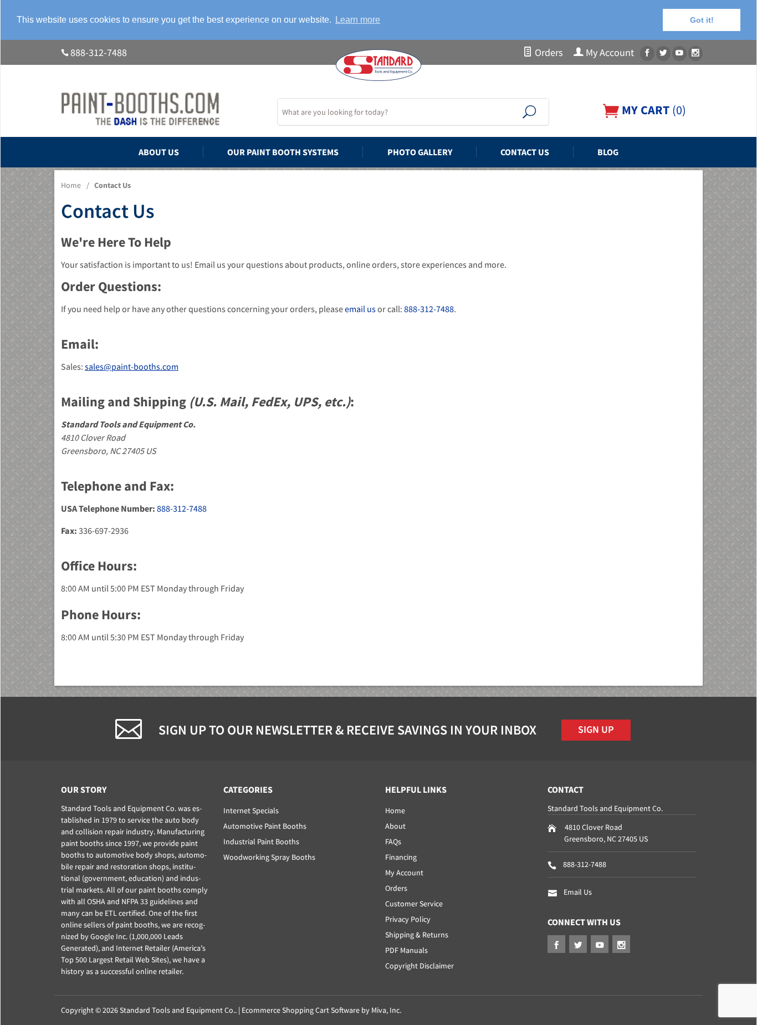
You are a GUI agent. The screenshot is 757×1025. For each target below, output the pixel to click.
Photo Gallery (419, 151)
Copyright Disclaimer (419, 966)
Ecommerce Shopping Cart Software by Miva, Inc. (321, 1010)
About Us (159, 151)
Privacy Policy (408, 919)
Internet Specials (251, 810)
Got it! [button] (702, 20)
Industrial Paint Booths (261, 841)
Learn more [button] (357, 19)
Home (71, 185)
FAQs (393, 841)
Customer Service (414, 904)
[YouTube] (679, 53)
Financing (401, 857)
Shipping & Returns (416, 935)
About (395, 826)
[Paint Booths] (162, 109)
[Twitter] (663, 53)
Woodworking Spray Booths (269, 857)
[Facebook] (647, 53)
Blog (607, 151)
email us (360, 308)
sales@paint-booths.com (131, 366)
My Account (609, 53)
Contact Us (524, 151)
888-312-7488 (98, 53)
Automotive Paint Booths (264, 826)
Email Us (578, 892)
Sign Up (596, 729)
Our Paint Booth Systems (283, 151)
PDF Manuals (406, 950)
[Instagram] (695, 53)
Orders (548, 53)
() (652, 109)
